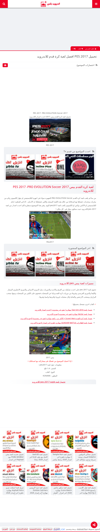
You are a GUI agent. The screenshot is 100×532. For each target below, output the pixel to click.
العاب (79, 49)
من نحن (12, 529)
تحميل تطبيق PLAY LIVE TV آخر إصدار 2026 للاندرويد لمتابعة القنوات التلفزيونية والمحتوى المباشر (81, 173)
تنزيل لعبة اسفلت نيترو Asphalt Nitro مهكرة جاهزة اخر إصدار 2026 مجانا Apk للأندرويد (15, 490)
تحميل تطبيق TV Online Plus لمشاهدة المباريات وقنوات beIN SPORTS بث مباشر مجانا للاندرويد (21, 174)
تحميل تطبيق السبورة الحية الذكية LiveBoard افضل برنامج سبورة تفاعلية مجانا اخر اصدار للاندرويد (80, 271)
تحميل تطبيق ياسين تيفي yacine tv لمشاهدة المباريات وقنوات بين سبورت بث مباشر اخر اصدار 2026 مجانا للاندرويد (50, 269)
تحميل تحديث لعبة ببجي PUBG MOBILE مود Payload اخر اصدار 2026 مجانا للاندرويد (15, 457)
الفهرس (5, 529)
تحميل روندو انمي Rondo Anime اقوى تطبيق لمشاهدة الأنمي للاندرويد (51, 174)
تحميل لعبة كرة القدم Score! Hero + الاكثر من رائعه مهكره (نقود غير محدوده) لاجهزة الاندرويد (56, 318)
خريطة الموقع (47, 529)
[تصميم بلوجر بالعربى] (59, 529)
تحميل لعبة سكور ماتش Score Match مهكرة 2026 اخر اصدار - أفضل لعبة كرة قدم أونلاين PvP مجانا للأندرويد (62, 490)
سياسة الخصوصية (35, 529)
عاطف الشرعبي (90, 49)
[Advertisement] (50, 28)
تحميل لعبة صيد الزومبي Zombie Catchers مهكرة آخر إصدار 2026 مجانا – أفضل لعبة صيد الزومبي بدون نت (38, 490)
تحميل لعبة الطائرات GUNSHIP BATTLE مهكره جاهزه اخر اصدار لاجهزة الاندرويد (61, 322)
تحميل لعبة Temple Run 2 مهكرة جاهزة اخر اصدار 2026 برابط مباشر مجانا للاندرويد (62, 457)
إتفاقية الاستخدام (22, 529)
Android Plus (50, 4)
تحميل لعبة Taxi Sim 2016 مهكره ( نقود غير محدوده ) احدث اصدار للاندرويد (63, 310)
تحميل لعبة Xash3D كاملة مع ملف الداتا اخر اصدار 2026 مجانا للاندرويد (39, 457)
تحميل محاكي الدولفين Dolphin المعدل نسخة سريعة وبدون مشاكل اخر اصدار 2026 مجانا (86, 457)
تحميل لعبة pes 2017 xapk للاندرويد (48, 381)
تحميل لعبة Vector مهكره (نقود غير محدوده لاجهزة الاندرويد (69, 314)
